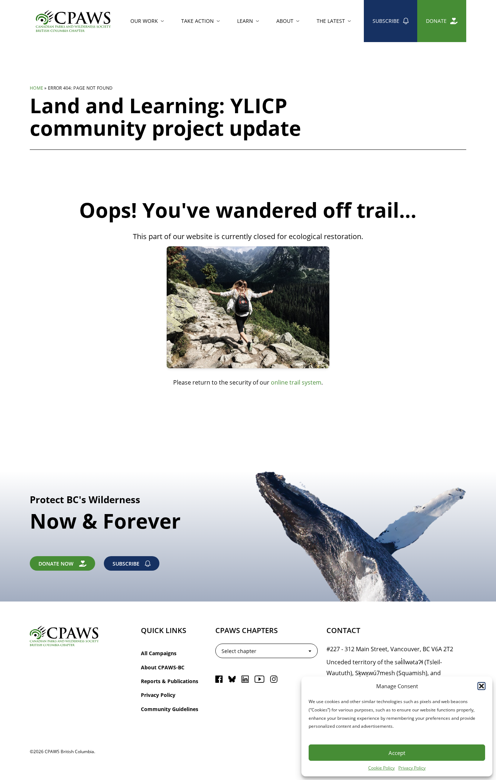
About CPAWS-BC (162, 667)
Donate (436, 20)
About (284, 20)
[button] (481, 686)
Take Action (197, 20)
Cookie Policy (381, 768)
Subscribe (386, 20)
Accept (397, 752)
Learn (245, 20)
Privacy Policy (412, 768)
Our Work (144, 20)
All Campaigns (158, 653)
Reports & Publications (169, 681)
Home (36, 88)
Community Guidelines (169, 709)
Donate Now (55, 563)
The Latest (331, 20)
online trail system (296, 382)
